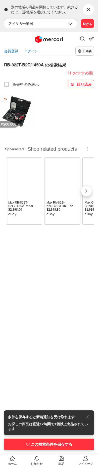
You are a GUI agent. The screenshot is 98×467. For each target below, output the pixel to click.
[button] (82, 39)
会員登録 (11, 51)
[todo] (91, 39)
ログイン (31, 51)
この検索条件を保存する (51, 444)
